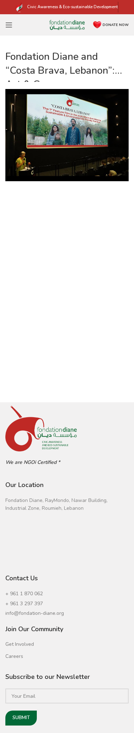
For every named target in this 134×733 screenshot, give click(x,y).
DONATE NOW (116, 24)
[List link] (67, 594)
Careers (14, 656)
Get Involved (19, 644)
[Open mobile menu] (9, 25)
